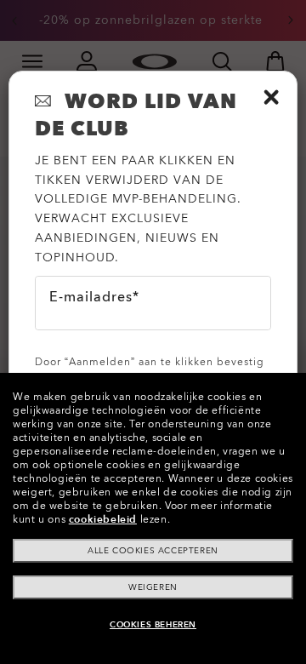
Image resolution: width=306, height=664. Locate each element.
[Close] (271, 97)
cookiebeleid (103, 519)
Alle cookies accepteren (153, 551)
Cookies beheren (153, 625)
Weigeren (153, 587)
